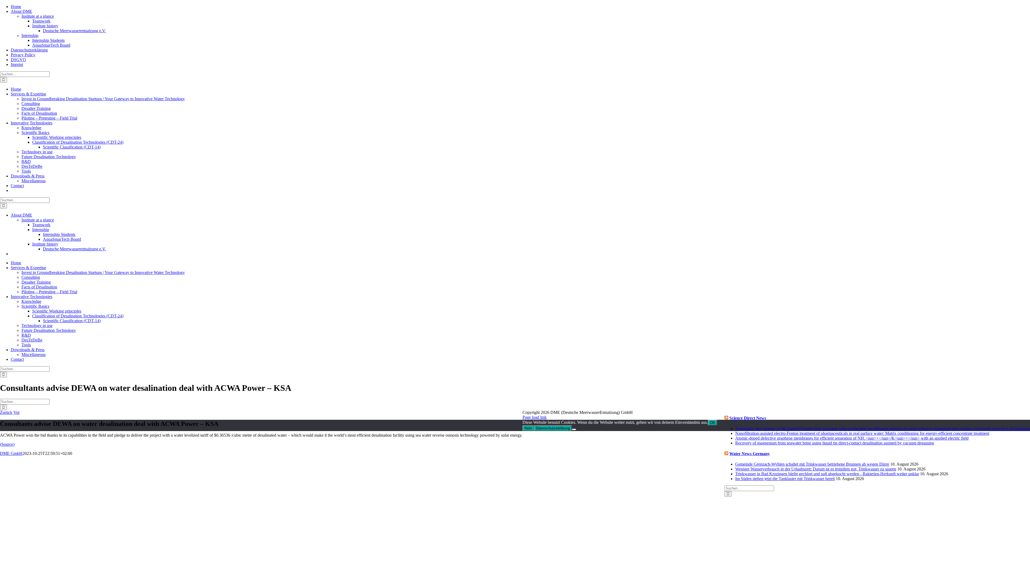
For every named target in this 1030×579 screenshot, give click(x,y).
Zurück (6, 412)
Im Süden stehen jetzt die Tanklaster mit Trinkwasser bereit (785, 478)
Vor (16, 412)
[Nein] (574, 429)
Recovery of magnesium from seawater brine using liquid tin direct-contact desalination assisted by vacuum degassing (834, 443)
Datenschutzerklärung (553, 428)
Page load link (535, 417)
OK (712, 423)
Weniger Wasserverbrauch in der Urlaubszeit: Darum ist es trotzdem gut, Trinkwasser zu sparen (815, 469)
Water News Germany (749, 453)
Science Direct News (747, 418)
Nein (528, 428)
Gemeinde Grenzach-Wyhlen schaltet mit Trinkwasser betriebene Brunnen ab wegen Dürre (812, 464)
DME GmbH (11, 453)
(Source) (7, 444)
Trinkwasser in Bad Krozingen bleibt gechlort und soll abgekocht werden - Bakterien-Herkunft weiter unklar (827, 474)
